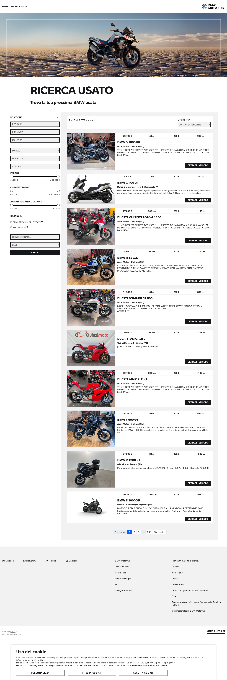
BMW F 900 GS (127, 419)
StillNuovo (20, 227)
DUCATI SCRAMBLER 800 (135, 298)
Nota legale (177, 572)
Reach (175, 578)
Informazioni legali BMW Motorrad (188, 610)
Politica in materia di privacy (185, 560)
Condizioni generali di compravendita (190, 590)
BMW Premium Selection (27, 222)
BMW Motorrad (122, 560)
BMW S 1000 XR (128, 500)
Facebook (9, 560)
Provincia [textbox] (17, 132)
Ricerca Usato (19, 6)
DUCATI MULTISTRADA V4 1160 (139, 217)
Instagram (30, 560)
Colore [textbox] (16, 166)
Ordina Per (184, 119)
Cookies (175, 566)
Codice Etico (178, 584)
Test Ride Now (122, 566)
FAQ (117, 584)
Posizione (16, 117)
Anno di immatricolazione (26, 201)
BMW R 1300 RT (128, 460)
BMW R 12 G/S (127, 257)
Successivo (159, 532)
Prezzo (14, 173)
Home (5, 6)
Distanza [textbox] (17, 139)
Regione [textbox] (17, 124)
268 (149, 532)
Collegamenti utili (123, 590)
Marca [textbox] (16, 150)
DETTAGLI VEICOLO (198, 165)
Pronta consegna (123, 578)
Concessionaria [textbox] (21, 237)
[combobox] (35, 124)
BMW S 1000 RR (128, 142)
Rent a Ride (120, 572)
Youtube (52, 560)
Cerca (34, 252)
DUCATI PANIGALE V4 (132, 338)
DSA (174, 596)
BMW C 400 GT (128, 182)
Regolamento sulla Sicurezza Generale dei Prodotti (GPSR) (196, 603)
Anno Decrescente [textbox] (190, 124)
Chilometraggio (20, 187)
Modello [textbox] (17, 158)
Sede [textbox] (14, 244)
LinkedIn (72, 560)
